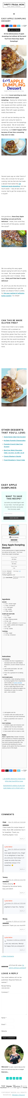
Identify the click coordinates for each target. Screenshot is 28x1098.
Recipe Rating (6, 986)
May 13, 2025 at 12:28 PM (16, 849)
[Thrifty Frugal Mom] (14, 10)
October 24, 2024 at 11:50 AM (15, 903)
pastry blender (18, 682)
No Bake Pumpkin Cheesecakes (15, 440)
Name (3, 1018)
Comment (5, 992)
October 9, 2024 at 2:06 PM (16, 940)
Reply (22, 839)
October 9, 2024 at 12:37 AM (15, 921)
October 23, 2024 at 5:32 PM (15, 880)
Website (4, 1031)
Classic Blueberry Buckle (12, 456)
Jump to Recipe (15, 30)
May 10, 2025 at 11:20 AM (16, 822)
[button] (11, 540)
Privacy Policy (18, 1095)
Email (3, 1024)
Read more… (4, 1072)
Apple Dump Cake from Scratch (15, 437)
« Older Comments (7, 956)
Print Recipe (15, 537)
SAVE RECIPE (14, 518)
